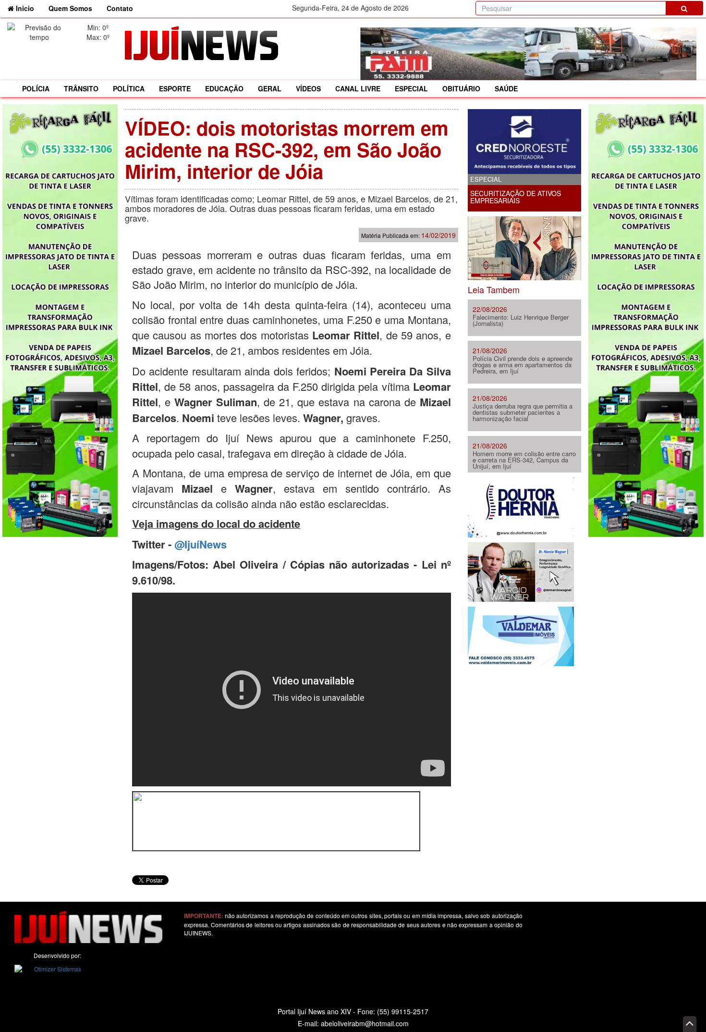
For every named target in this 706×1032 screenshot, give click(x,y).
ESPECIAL (411, 88)
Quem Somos (70, 8)
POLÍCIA (35, 88)
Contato (120, 8)
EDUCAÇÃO (224, 88)
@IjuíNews (200, 544)
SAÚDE (506, 88)
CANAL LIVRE (357, 88)
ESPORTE (175, 88)
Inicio (27, 8)
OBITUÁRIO (461, 88)
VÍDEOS (308, 88)
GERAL (269, 88)
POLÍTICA (129, 88)
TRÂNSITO (81, 88)
